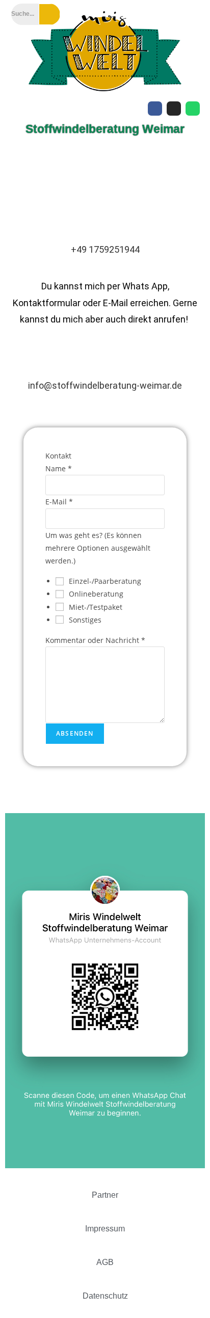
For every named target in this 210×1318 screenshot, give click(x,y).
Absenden (75, 733)
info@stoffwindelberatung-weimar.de (105, 385)
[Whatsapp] (193, 108)
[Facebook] (155, 108)
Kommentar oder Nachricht (95, 640)
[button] (105, 158)
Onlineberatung (96, 594)
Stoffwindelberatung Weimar (105, 129)
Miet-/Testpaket (95, 607)
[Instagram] (174, 108)
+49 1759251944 (105, 249)
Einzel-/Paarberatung (105, 581)
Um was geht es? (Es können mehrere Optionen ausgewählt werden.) (97, 548)
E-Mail (59, 501)
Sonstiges (85, 620)
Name (58, 468)
